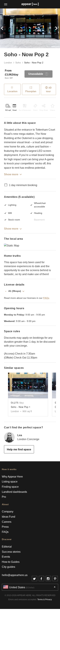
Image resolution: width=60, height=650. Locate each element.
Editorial (7, 546)
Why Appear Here (12, 476)
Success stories (11, 551)
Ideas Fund (8, 516)
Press (5, 526)
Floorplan (30, 91)
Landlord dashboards (14, 491)
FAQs (46, 298)
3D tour (49, 89)
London (8, 62)
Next (55, 28)
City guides (8, 566)
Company (7, 511)
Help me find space (19, 449)
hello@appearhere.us (15, 575)
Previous (4, 28)
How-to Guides (11, 561)
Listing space (10, 481)
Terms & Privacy (44, 599)
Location (12, 91)
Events (6, 556)
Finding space (10, 486)
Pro (4, 496)
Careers (6, 521)
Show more (11, 174)
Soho (18, 62)
